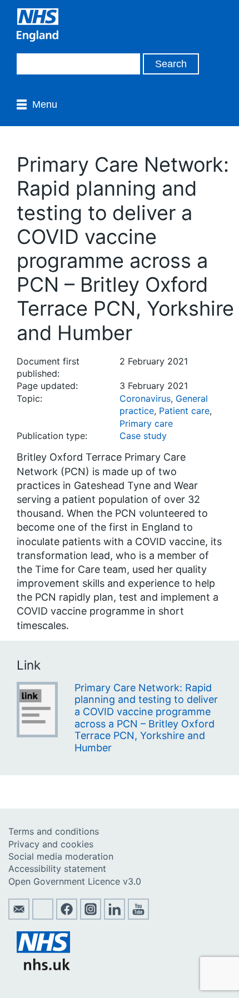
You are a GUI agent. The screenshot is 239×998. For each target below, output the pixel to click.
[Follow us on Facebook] (66, 916)
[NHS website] (43, 966)
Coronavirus (145, 398)
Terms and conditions (53, 831)
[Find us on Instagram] (90, 916)
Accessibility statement (57, 868)
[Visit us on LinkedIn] (114, 916)
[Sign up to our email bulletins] (18, 916)
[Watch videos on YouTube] (138, 916)
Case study (143, 435)
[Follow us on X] (42, 916)
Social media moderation (60, 856)
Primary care (146, 423)
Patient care (184, 410)
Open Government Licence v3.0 (74, 881)
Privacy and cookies (50, 844)
